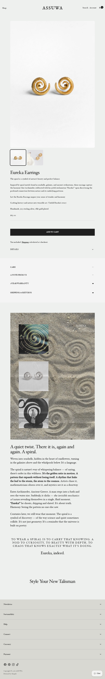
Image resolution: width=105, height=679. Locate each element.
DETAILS (14, 249)
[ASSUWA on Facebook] (5, 665)
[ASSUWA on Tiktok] (17, 665)
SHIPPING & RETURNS (21, 293)
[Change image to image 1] (18, 157)
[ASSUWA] (52, 8)
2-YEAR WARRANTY (19, 283)
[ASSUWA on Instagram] (13, 665)
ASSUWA (19, 671)
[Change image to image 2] (35, 157)
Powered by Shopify (10, 674)
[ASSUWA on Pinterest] (9, 665)
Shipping (25, 242)
